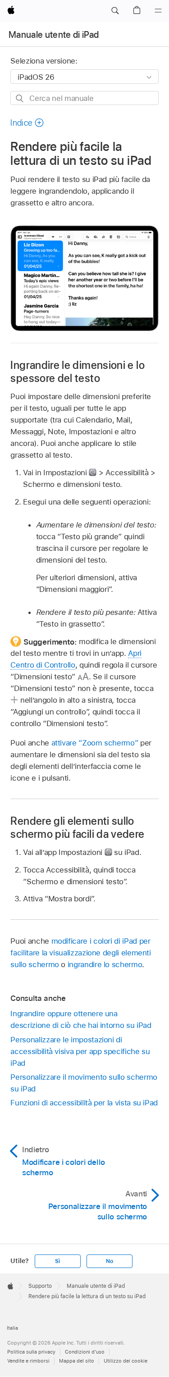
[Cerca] (20, 98)
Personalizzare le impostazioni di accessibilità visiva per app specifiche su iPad (80, 1051)
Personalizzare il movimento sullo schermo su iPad (83, 1083)
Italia (12, 1328)
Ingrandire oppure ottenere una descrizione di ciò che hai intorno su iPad (80, 1019)
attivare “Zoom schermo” (94, 742)
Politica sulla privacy (31, 1352)
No (109, 1261)
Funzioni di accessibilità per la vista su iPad (84, 1102)
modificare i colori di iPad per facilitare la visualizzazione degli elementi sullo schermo (80, 952)
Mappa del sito (76, 1361)
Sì (57, 1261)
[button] (115, 11)
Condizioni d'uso (85, 1352)
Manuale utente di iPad (54, 34)
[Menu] (158, 11)
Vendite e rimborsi (28, 1361)
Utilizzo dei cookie (125, 1361)
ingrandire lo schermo (105, 964)
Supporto (40, 1286)
